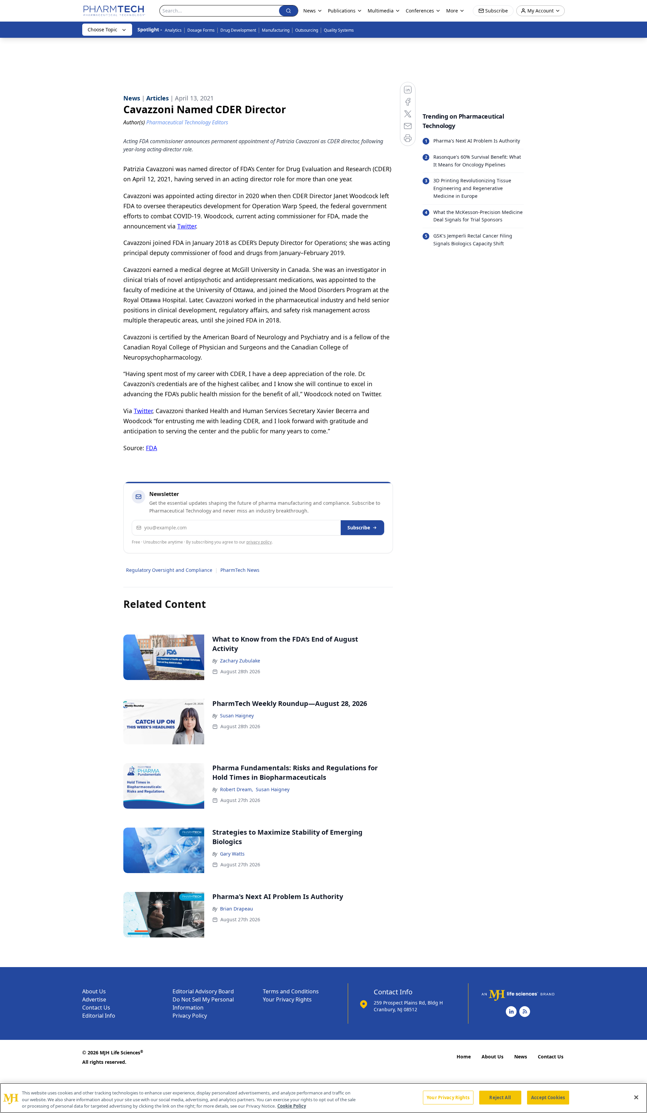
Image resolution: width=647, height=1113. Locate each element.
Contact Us (96, 1007)
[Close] (636, 1097)
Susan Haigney (237, 715)
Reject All (500, 1097)
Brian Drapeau (236, 908)
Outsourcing (306, 30)
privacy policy (259, 542)
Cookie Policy (291, 1106)
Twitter (186, 226)
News (520, 1056)
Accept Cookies (548, 1097)
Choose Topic (102, 29)
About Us (94, 991)
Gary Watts (232, 854)
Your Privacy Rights (287, 999)
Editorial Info (98, 1015)
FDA (151, 448)
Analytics (173, 30)
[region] (323, 1098)
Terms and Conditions (291, 991)
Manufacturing (275, 30)
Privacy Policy (190, 1015)
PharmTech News (239, 570)
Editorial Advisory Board (203, 991)
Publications (342, 10)
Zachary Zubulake (240, 660)
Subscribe (358, 527)
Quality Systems (339, 30)
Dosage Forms (201, 30)
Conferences (420, 10)
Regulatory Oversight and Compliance (169, 570)
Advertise (94, 999)
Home (464, 1056)
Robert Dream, (236, 789)
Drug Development (238, 30)
